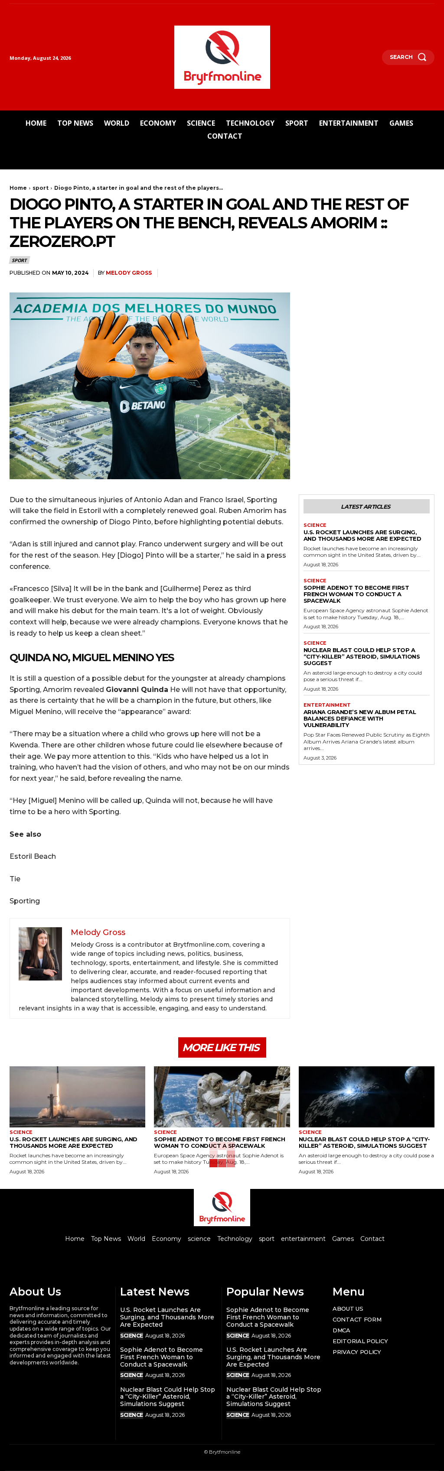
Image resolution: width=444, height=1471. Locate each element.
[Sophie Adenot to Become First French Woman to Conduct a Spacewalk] (222, 1096)
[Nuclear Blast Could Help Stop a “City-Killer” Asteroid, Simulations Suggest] (366, 1096)
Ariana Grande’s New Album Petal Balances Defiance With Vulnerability (360, 718)
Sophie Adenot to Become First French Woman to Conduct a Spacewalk (356, 594)
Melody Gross (129, 273)
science (315, 525)
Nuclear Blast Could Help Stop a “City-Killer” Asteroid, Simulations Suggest (362, 656)
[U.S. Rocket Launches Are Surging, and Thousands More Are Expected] (77, 1096)
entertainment (327, 705)
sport (41, 188)
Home (18, 188)
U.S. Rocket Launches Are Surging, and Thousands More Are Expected (362, 535)
